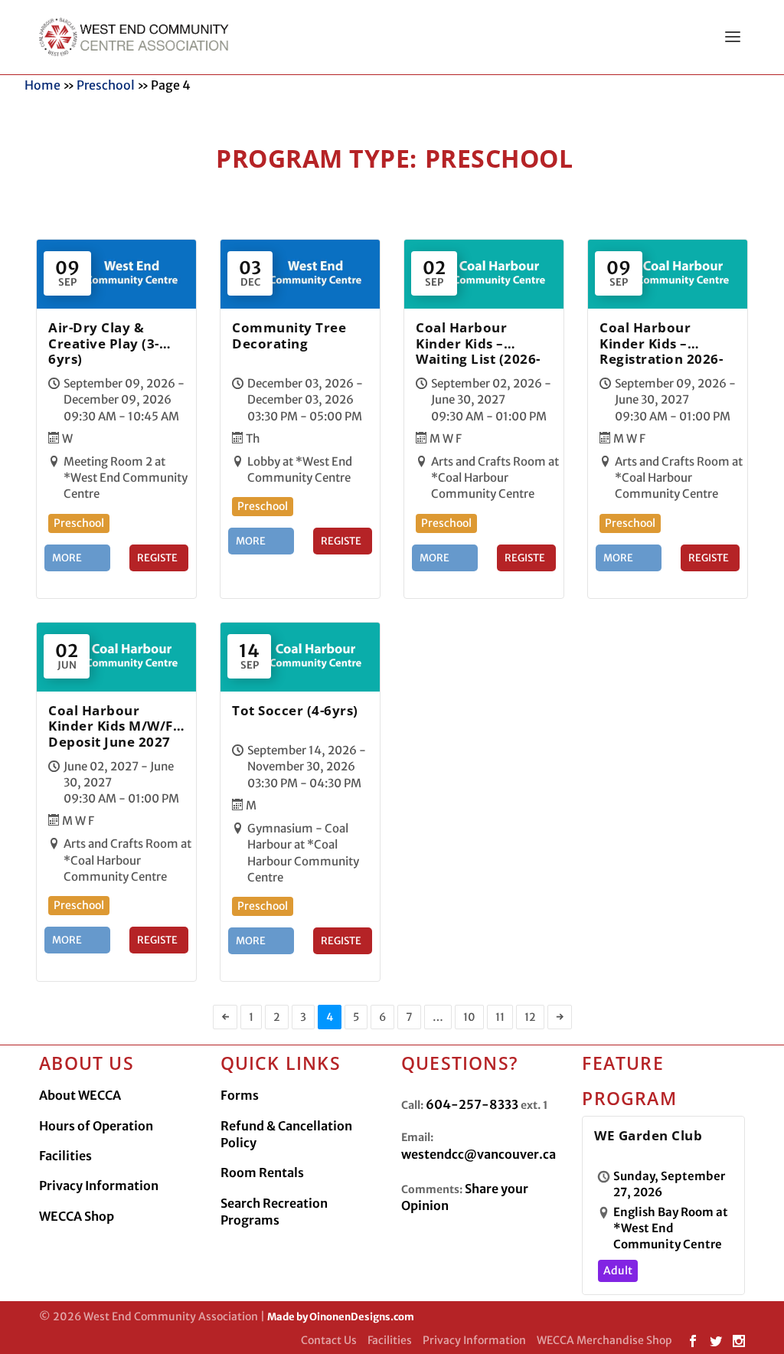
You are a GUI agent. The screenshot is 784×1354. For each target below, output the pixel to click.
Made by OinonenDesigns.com (340, 1316)
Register (157, 561)
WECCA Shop (76, 1216)
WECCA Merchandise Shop (604, 1340)
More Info (67, 561)
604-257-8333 (472, 1104)
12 (530, 1017)
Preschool (106, 85)
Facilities (65, 1155)
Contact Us (329, 1340)
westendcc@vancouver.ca (478, 1154)
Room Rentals (262, 1172)
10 (469, 1017)
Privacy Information (98, 1185)
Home (42, 85)
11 (500, 1017)
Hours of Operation (96, 1125)
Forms (239, 1095)
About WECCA (80, 1095)
